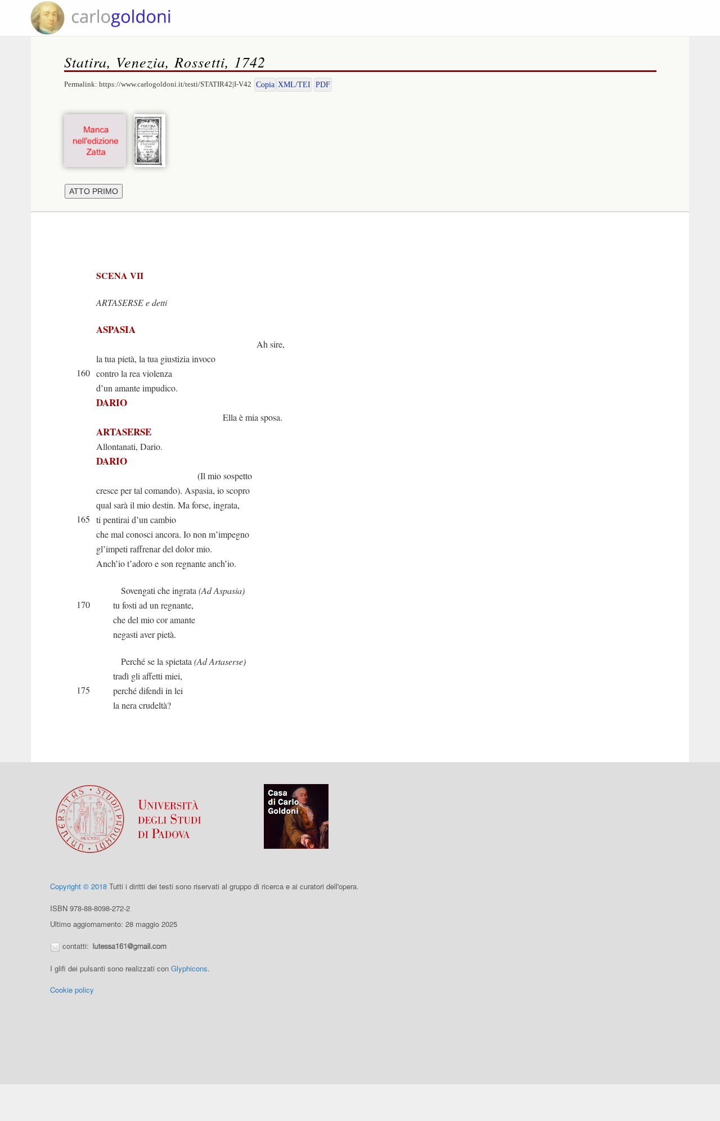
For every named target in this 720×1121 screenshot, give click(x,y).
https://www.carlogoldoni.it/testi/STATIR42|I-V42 (175, 84)
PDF (323, 84)
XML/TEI (294, 84)
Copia (265, 84)
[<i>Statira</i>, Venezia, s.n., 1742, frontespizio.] (152, 139)
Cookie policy (72, 989)
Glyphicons (189, 968)
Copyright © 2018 (78, 886)
